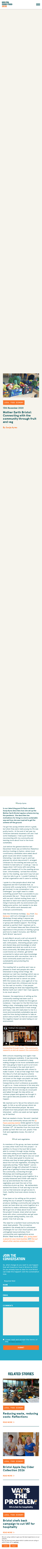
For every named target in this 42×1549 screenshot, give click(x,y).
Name (6, 1285)
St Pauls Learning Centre (20, 1121)
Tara (28, 913)
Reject (14, 1546)
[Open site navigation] (38, 4)
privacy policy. (15, 1341)
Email (6, 1295)
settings (16, 1542)
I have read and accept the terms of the (21, 1340)
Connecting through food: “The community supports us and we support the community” (21, 1049)
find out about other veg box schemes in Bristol (20, 1239)
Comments (8, 1306)
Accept (6, 1546)
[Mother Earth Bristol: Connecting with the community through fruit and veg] (21, 385)
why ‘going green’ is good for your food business (20, 1237)
